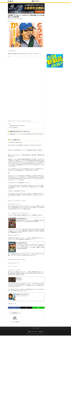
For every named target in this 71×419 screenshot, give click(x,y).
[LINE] (38, 308)
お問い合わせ (41, 331)
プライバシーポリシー (35, 331)
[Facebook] (14, 308)
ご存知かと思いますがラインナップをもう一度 (16, 125)
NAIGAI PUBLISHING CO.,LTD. (34, 333)
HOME (15, 303)
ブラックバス (11, 21)
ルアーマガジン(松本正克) (19, 18)
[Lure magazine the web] (26, 222)
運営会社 (29, 331)
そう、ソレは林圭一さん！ (13, 127)
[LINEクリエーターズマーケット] (26, 297)
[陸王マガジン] (26, 280)
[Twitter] (26, 308)
